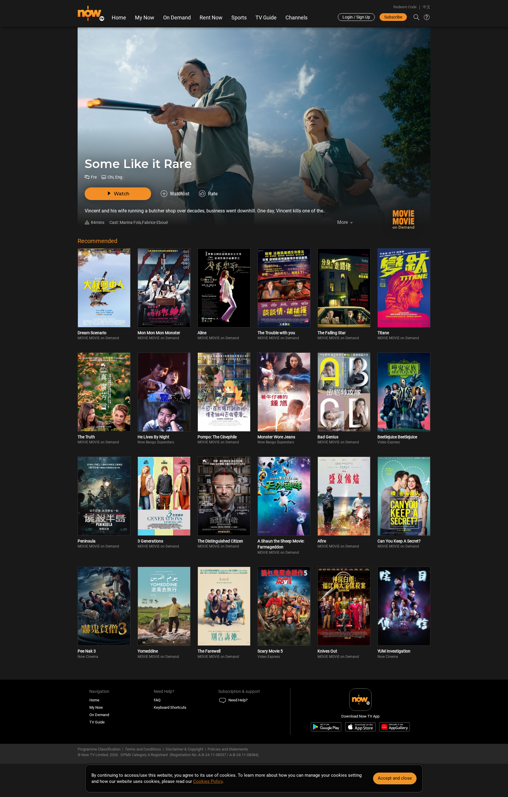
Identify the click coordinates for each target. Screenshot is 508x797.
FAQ (157, 700)
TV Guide (266, 18)
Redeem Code (405, 7)
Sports (239, 18)
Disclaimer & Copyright (184, 749)
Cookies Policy (208, 781)
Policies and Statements (228, 749)
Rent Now (211, 18)
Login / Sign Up (356, 17)
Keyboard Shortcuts (170, 707)
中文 (426, 7)
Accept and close (395, 778)
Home (119, 18)
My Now (144, 18)
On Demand (177, 18)
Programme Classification (99, 749)
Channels (296, 18)
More (342, 222)
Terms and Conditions (143, 749)
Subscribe (393, 17)
